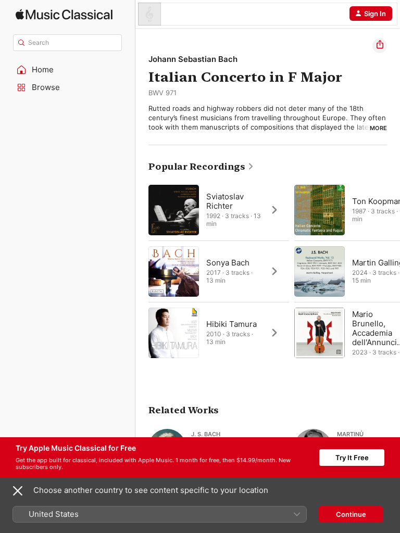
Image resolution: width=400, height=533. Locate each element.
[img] (64, 14)
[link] (201, 166)
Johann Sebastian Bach (193, 59)
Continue (351, 514)
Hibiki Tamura (231, 324)
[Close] (17, 491)
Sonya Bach (227, 263)
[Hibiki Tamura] (218, 332)
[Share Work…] (379, 46)
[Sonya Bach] (218, 271)
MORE (378, 128)
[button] (68, 70)
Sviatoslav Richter (225, 201)
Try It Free (352, 457)
